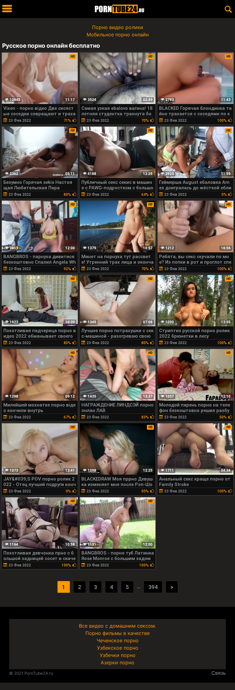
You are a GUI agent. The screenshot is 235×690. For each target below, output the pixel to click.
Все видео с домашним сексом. (117, 626)
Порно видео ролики (117, 27)
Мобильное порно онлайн (118, 35)
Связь (218, 673)
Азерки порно (117, 662)
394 (153, 587)
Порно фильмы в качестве (117, 633)
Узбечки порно (118, 655)
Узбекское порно (117, 648)
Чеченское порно (118, 640)
